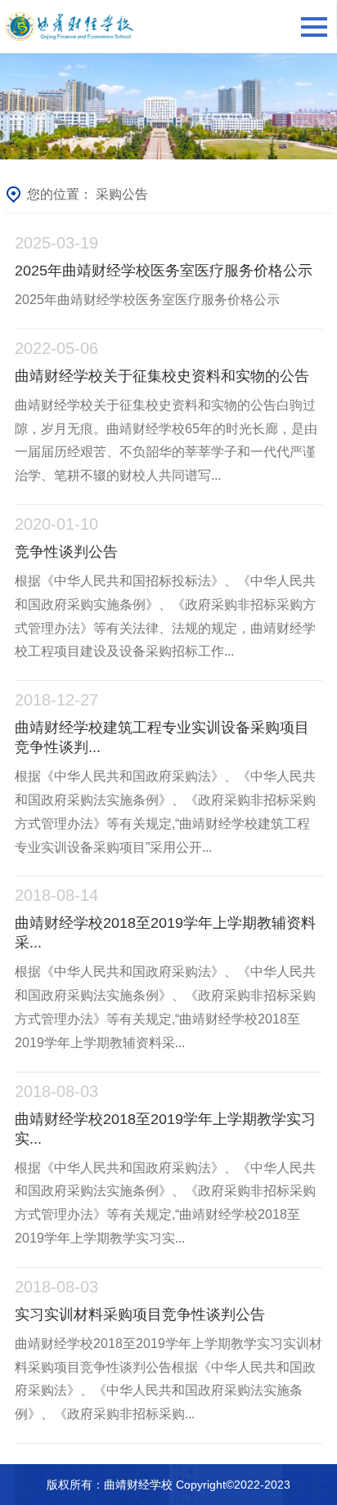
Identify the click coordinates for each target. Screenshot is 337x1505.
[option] (168, 106)
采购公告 (122, 194)
